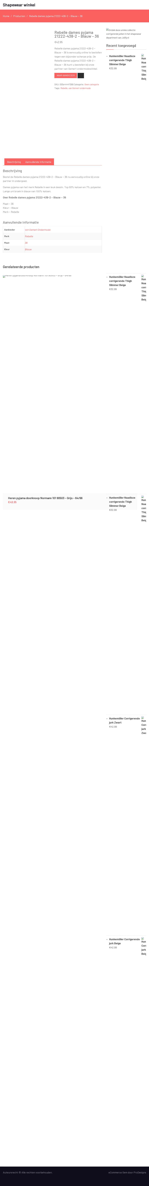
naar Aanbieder (66, 75)
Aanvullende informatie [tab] (38, 161)
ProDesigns (140, 1172)
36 (26, 242)
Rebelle (64, 88)
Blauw (28, 249)
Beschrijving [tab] (14, 161)
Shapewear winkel (19, 4)
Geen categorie (92, 84)
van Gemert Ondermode (37, 229)
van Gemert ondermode (80, 88)
